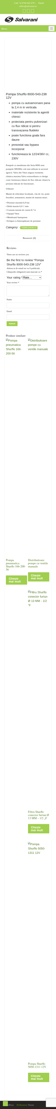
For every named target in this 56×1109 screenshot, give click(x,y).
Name (9, 299)
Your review (13, 282)
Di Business (21, 1105)
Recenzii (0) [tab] (29, 238)
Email (9, 311)
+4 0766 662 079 (26, 3)
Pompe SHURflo (29, 228)
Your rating (14, 277)
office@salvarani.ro (28, 6)
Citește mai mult (15, 580)
